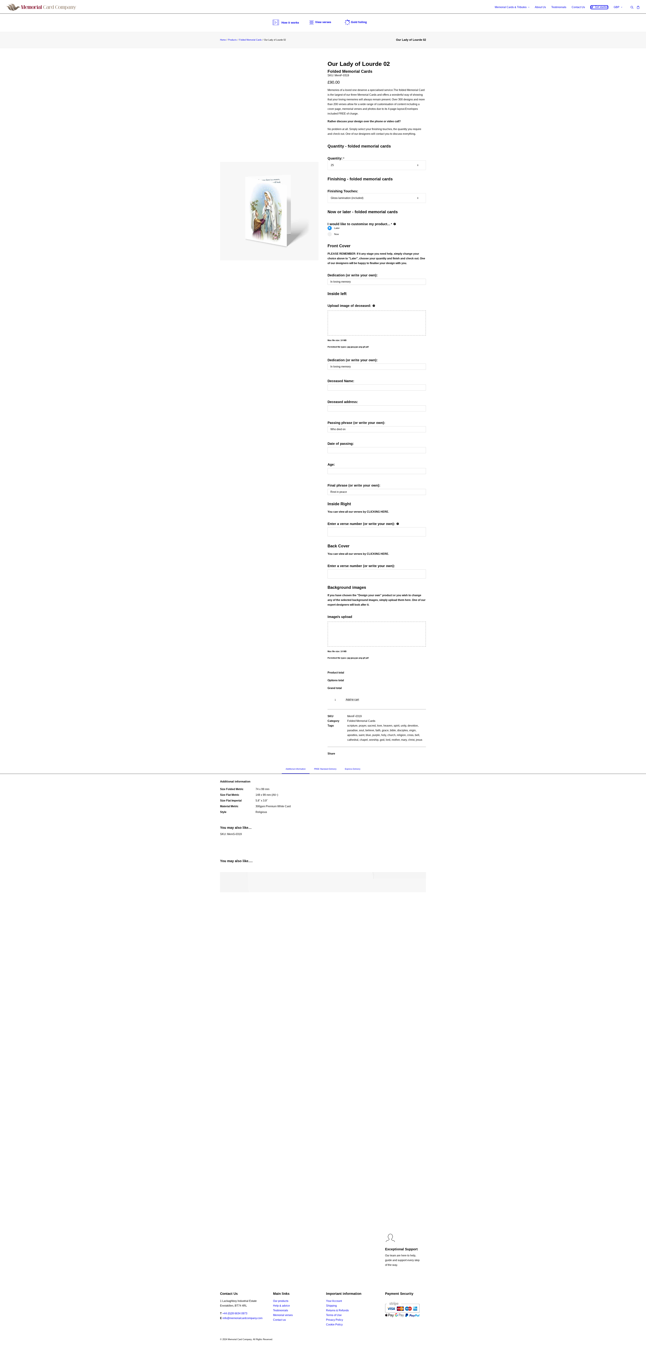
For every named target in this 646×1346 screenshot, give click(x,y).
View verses (323, 22)
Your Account (334, 1301)
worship (374, 739)
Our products (280, 1301)
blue (368, 735)
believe (369, 730)
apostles (352, 735)
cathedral (352, 739)
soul (361, 730)
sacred (372, 725)
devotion (413, 725)
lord (388, 739)
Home (223, 40)
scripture (352, 725)
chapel (364, 739)
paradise (352, 730)
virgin (412, 730)
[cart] (637, 7)
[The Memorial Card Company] (41, 7)
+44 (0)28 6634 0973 (234, 1313)
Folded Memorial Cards (250, 40)
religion (401, 735)
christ (411, 739)
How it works (290, 22)
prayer (362, 725)
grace (385, 730)
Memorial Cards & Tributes (511, 7)
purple (376, 735)
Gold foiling (359, 22)
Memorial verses (283, 1315)
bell (417, 735)
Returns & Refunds (337, 1310)
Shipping (331, 1305)
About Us (540, 7)
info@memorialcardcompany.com (242, 1318)
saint (361, 735)
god (382, 739)
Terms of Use (334, 1315)
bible (393, 730)
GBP (616, 7)
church (391, 735)
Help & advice (281, 1305)
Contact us (279, 1319)
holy (383, 735)
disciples (402, 730)
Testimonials (558, 7)
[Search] (633, 7)
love (379, 725)
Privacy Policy (334, 1319)
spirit (396, 725)
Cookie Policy (334, 1324)
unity (403, 725)
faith (378, 730)
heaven (387, 725)
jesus (419, 739)
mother (396, 739)
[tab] (296, 770)
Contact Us (578, 7)
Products (232, 40)
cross (410, 735)
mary (404, 739)
